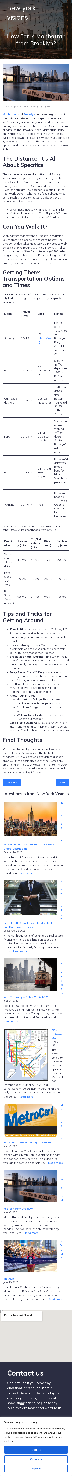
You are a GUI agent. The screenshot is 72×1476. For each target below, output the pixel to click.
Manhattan (10, 114)
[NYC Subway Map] (26, 1055)
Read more (26, 873)
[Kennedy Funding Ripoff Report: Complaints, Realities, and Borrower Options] (30, 898)
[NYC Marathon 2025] (30, 1257)
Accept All (36, 1449)
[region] (36, 1446)
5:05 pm (45, 107)
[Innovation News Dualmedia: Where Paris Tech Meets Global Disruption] (30, 819)
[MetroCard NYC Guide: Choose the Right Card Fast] (30, 1121)
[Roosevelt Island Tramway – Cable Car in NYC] (30, 975)
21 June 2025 (31, 107)
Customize (36, 1459)
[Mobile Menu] (62, 13)
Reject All (36, 1468)
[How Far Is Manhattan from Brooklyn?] (30, 1187)
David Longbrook (12, 107)
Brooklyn (29, 114)
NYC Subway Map (57, 1034)
